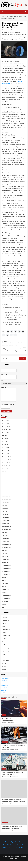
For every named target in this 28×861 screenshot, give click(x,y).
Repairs (4, 654)
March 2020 (5, 589)
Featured (4, 638)
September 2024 (6, 466)
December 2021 (6, 544)
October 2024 (6, 463)
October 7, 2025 (14, 803)
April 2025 (5, 445)
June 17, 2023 (15, 29)
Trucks (4, 669)
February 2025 (6, 451)
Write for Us (4, 688)
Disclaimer (4, 692)
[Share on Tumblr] (7, 334)
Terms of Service (5, 683)
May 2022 (5, 535)
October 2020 (6, 571)
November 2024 (6, 460)
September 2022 (6, 529)
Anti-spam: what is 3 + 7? (7, 404)
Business (4, 623)
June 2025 (5, 438)
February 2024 (6, 484)
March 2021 (5, 559)
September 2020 (6, 574)
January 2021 (5, 562)
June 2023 (5, 508)
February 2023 (6, 520)
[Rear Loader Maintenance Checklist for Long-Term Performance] (14, 762)
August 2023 (5, 502)
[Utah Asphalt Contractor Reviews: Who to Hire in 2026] (14, 735)
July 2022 (4, 532)
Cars (3, 626)
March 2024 (5, 481)
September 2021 (6, 547)
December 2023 (6, 490)
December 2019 (6, 595)
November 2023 (6, 493)
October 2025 (6, 426)
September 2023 (6, 499)
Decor (4, 632)
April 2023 (5, 514)
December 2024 (6, 457)
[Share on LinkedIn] (15, 331)
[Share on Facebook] (8, 331)
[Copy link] (15, 334)
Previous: (12, 343)
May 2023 (5, 511)
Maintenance (5, 651)
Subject (3, 381)
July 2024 (4, 472)
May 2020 (5, 583)
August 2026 (5, 420)
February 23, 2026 (14, 749)
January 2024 (5, 487)
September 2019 (6, 601)
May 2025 (5, 442)
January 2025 (5, 454)
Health (4, 645)
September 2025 (6, 429)
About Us (3, 690)
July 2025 (4, 435)
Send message (6, 411)
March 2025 (5, 448)
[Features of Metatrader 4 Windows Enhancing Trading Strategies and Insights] (14, 789)
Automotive (5, 620)
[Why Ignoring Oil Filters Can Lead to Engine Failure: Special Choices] (14, 815)
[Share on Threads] (11, 334)
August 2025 (5, 432)
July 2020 (4, 580)
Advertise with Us (5, 685)
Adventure (5, 617)
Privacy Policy (5, 678)
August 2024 (5, 469)
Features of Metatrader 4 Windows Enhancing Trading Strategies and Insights (13, 310)
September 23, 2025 (15, 830)
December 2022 (6, 526)
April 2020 (5, 586)
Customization (6, 629)
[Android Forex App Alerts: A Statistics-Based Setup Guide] (14, 708)
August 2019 (5, 604)
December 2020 (6, 565)
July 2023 (4, 505)
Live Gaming (5, 648)
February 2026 (6, 423)
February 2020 (6, 592)
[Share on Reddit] (3, 334)
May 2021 (5, 553)
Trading (4, 666)
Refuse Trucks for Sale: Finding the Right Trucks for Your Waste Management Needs (15, 317)
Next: (14, 349)
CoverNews (23, 856)
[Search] (25, 12)
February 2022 (6, 541)
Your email (4, 374)
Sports (4, 663)
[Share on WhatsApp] (19, 331)
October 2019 (6, 598)
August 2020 (5, 577)
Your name (4, 368)
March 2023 (5, 517)
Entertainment (6, 635)
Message (3, 387)
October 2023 (6, 496)
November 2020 (6, 568)
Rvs (3, 657)
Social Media (5, 660)
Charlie (4, 722)
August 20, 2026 (11, 722)
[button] (2, 12)
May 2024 (5, 475)
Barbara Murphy (7, 29)
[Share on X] (11, 331)
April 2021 (5, 556)
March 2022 (5, 538)
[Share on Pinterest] (22, 331)
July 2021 (4, 550)
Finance (4, 641)
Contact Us (4, 680)
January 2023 (5, 523)
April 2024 (5, 478)
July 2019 (4, 607)
